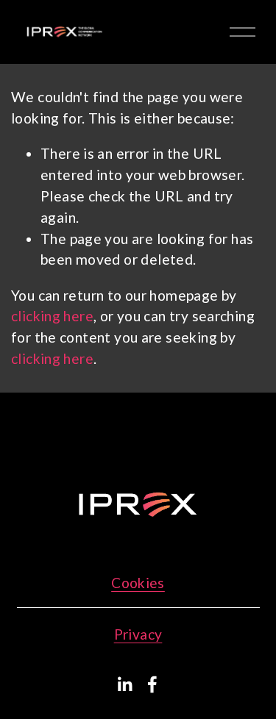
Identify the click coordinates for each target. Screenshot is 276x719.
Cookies (138, 582)
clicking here (52, 315)
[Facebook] (152, 684)
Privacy (138, 634)
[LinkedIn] (124, 684)
